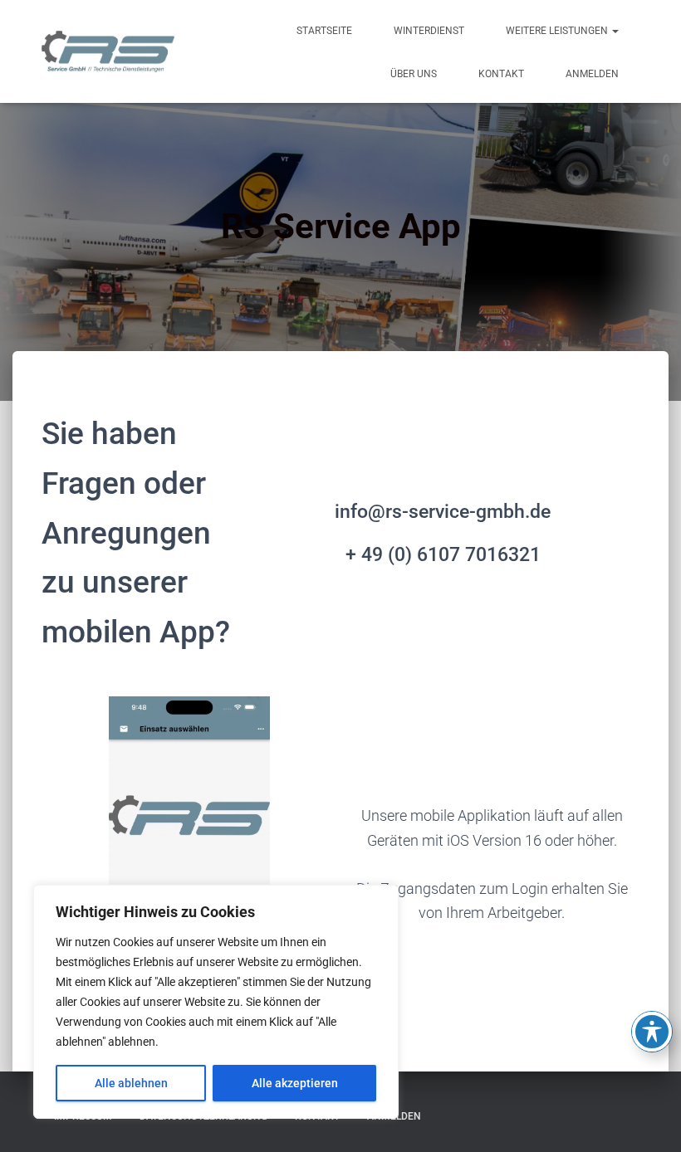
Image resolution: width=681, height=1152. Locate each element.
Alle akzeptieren (295, 1083)
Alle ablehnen (131, 1083)
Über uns (413, 74)
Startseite (324, 31)
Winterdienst (429, 31)
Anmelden (592, 74)
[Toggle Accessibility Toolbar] (652, 1032)
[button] (614, 31)
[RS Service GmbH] (108, 51)
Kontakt (501, 74)
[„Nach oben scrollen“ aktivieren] (648, 1119)
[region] (216, 1002)
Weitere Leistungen (558, 31)
